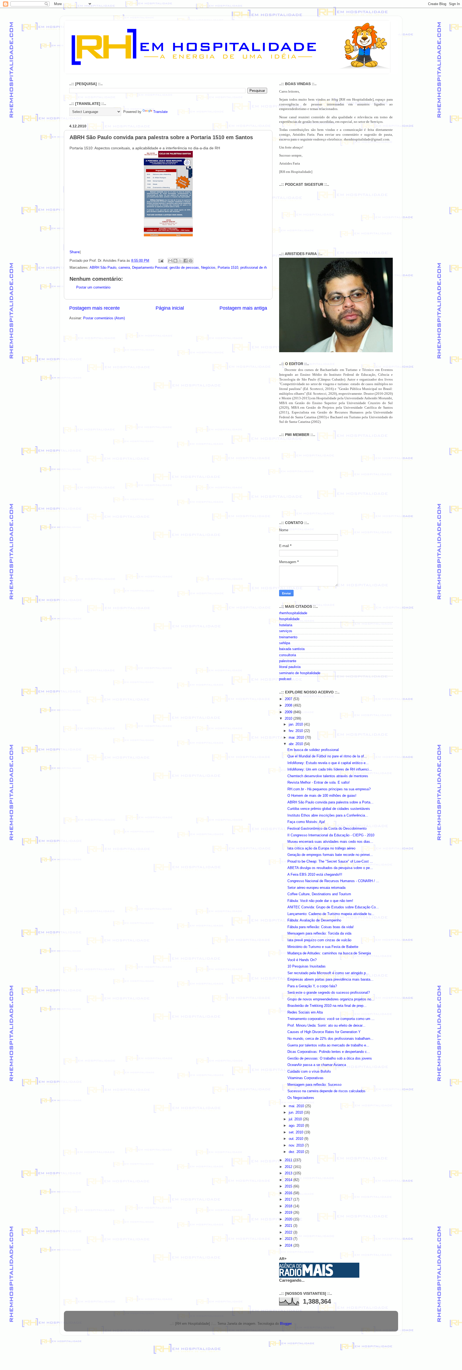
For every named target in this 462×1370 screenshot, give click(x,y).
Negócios (208, 268)
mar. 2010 (297, 737)
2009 (289, 712)
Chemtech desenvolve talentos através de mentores (327, 776)
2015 (289, 1186)
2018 (289, 1206)
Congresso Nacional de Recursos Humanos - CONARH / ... (333, 881)
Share (75, 252)
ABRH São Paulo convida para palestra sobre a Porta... (330, 802)
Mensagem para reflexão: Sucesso (314, 1085)
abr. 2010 (296, 744)
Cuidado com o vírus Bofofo (309, 1071)
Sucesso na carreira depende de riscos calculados (326, 1091)
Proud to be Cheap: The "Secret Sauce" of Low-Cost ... (330, 861)
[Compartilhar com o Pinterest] (190, 260)
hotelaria (285, 625)
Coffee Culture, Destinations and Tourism (319, 894)
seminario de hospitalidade (299, 673)
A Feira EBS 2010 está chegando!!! (314, 874)
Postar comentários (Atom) (104, 318)
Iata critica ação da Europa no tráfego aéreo (321, 848)
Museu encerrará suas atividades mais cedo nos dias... (330, 842)
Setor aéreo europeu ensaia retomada (316, 888)
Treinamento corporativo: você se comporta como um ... (331, 1019)
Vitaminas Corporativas (305, 1078)
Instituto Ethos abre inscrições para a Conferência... (327, 815)
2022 (289, 1232)
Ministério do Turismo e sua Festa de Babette (322, 947)
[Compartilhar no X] (180, 260)
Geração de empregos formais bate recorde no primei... (330, 855)
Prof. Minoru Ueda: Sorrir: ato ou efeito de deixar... (326, 1025)
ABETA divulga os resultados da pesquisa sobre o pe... (330, 868)
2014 (289, 1180)
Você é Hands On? (302, 960)
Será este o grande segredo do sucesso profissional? (328, 993)
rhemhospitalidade (293, 613)
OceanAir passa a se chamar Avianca (316, 1065)
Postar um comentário (93, 287)
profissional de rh (253, 268)
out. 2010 (296, 1139)
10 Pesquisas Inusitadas (306, 966)
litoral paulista (290, 667)
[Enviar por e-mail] (170, 260)
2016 (289, 1193)
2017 (289, 1199)
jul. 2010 (296, 1119)
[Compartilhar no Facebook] (185, 260)
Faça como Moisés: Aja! (306, 822)
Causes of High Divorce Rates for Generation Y (324, 1032)
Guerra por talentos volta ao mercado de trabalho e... (328, 1045)
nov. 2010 (297, 1145)
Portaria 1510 (228, 268)
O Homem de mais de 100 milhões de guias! (321, 796)
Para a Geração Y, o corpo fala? (312, 986)
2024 (289, 1245)
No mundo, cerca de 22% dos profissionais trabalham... (330, 1039)
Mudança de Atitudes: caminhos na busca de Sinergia (329, 953)
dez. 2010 (297, 1152)
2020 (289, 1219)
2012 (289, 1167)
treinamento (288, 637)
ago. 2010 (297, 1126)
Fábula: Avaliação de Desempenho (314, 920)
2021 (289, 1226)
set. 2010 (296, 1132)
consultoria (287, 655)
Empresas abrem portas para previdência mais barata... (330, 979)
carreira (124, 268)
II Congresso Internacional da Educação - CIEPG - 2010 (330, 835)
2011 (289, 1160)
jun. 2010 (296, 1112)
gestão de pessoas (184, 268)
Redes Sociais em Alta (305, 1012)
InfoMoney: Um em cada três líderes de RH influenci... (329, 769)
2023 (289, 1239)
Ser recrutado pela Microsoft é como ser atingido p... (328, 973)
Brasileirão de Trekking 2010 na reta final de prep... (327, 1006)
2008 (289, 705)
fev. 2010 (296, 731)
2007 (289, 699)
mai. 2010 (297, 1106)
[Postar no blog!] (175, 260)
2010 (289, 718)
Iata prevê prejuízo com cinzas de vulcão (319, 940)
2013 (289, 1173)
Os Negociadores (300, 1098)
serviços (285, 631)
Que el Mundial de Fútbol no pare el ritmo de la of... (327, 756)
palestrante (287, 661)
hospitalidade (289, 619)
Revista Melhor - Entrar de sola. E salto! (318, 782)
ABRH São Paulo (103, 268)
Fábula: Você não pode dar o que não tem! (320, 901)
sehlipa (284, 643)
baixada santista (292, 649)
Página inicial (170, 308)
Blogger (285, 1324)
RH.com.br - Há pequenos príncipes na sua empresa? (329, 789)
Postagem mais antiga (243, 308)
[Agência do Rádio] (306, 1275)
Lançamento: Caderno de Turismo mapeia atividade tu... (330, 914)
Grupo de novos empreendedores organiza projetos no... (330, 999)
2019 (289, 1213)
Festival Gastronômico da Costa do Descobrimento (327, 828)
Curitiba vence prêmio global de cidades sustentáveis (328, 809)
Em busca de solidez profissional (313, 750)
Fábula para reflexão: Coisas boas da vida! (320, 927)
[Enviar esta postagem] (160, 261)
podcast (285, 679)
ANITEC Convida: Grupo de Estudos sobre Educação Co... (333, 907)
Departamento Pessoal (149, 268)
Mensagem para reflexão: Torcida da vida (319, 933)
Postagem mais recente (94, 308)
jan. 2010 (296, 724)
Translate (160, 112)
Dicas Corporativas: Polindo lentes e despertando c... (328, 1052)
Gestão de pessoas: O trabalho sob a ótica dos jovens (329, 1058)
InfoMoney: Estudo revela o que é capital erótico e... (328, 763)
